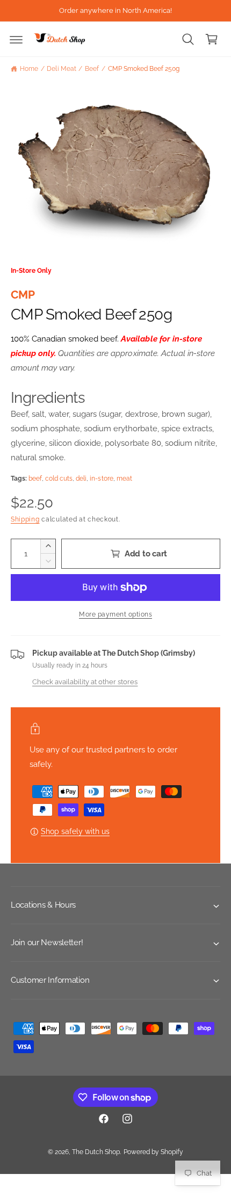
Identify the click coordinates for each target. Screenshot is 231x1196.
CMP (23, 294)
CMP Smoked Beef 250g (143, 69)
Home (29, 69)
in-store (101, 478)
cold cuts (59, 478)
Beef (92, 69)
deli (81, 478)
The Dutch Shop (96, 1152)
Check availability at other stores (85, 681)
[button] (16, 39)
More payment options (115, 614)
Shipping (25, 519)
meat (124, 478)
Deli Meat (61, 69)
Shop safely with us (75, 831)
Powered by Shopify (153, 1152)
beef (35, 478)
